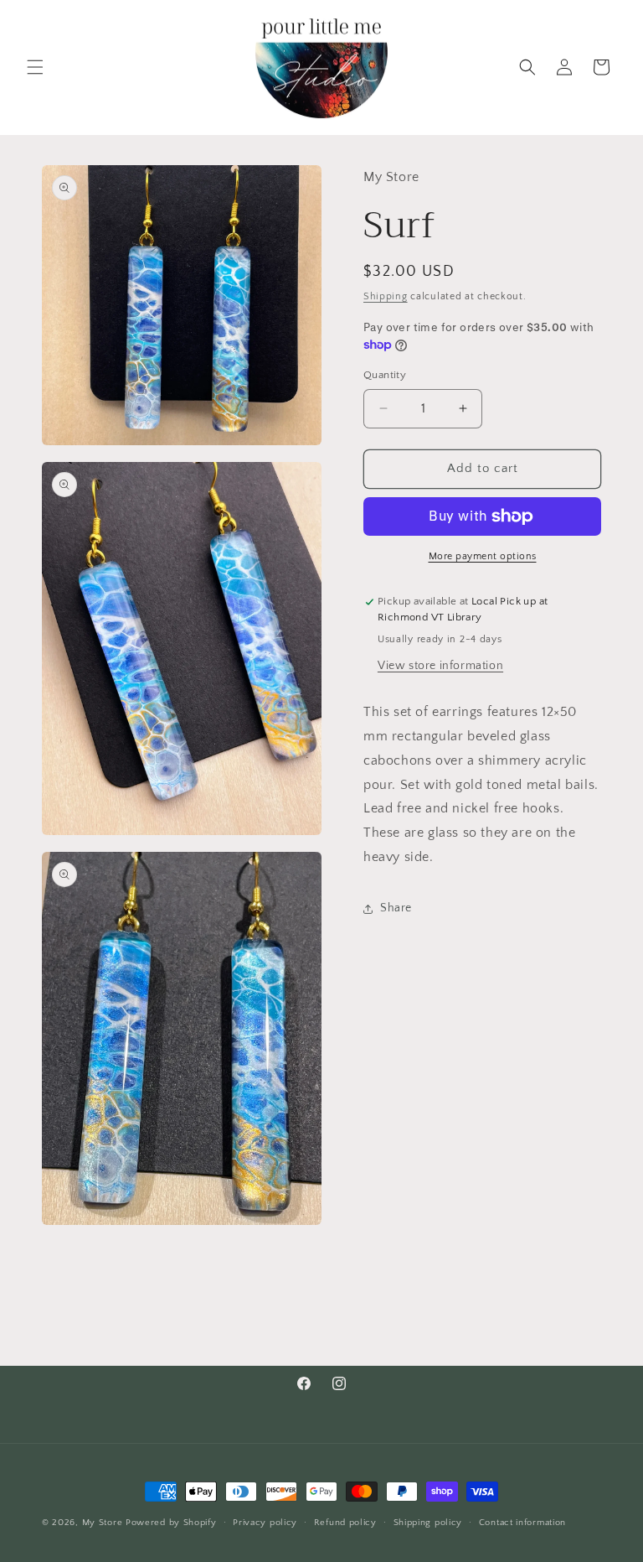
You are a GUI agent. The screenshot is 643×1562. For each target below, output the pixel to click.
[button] (35, 67)
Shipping (385, 296)
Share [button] (396, 908)
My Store (102, 1523)
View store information (440, 665)
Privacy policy (265, 1523)
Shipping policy (428, 1523)
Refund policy (345, 1523)
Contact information (522, 1523)
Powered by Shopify (171, 1523)
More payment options (483, 556)
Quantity (384, 375)
